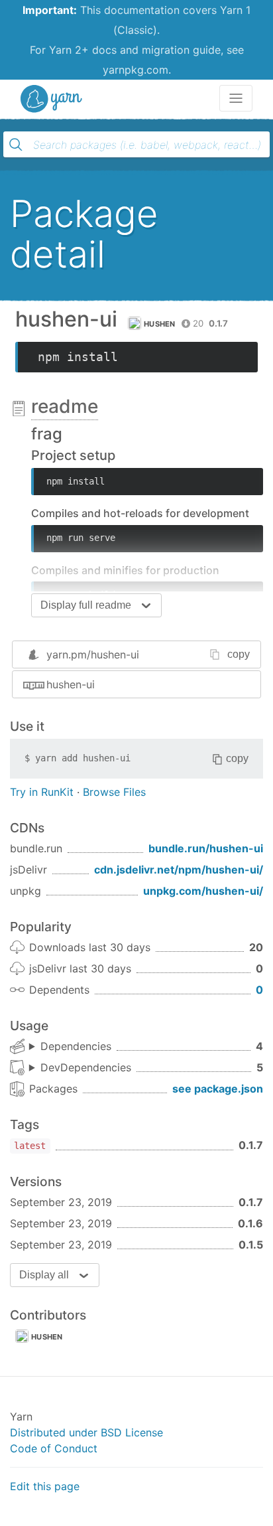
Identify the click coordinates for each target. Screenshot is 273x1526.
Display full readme (85, 605)
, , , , (80, 1068)
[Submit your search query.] (16, 144)
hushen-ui (70, 684)
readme (64, 406)
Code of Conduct (53, 1448)
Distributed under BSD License (86, 1432)
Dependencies (75, 1046)
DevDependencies (85, 1067)
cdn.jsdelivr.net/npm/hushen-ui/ (178, 869)
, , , (70, 1046)
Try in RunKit (42, 792)
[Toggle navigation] (235, 98)
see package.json (217, 1088)
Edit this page (45, 1486)
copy (238, 654)
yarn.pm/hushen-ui (92, 654)
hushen (160, 324)
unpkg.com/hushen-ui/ (203, 890)
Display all (44, 1274)
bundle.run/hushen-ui (205, 848)
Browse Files (114, 792)
